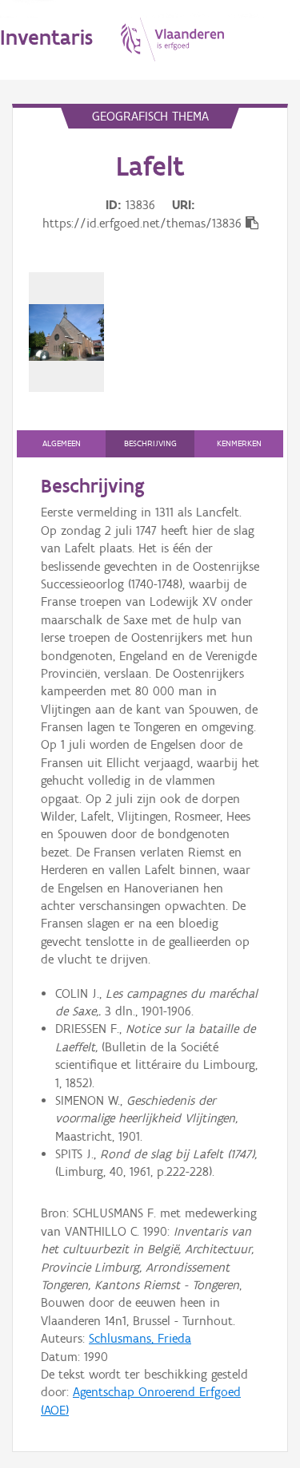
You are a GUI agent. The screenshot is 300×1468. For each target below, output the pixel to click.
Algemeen (61, 443)
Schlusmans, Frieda (140, 1338)
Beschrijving (150, 443)
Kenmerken (239, 443)
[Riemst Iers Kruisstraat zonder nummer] (66, 332)
